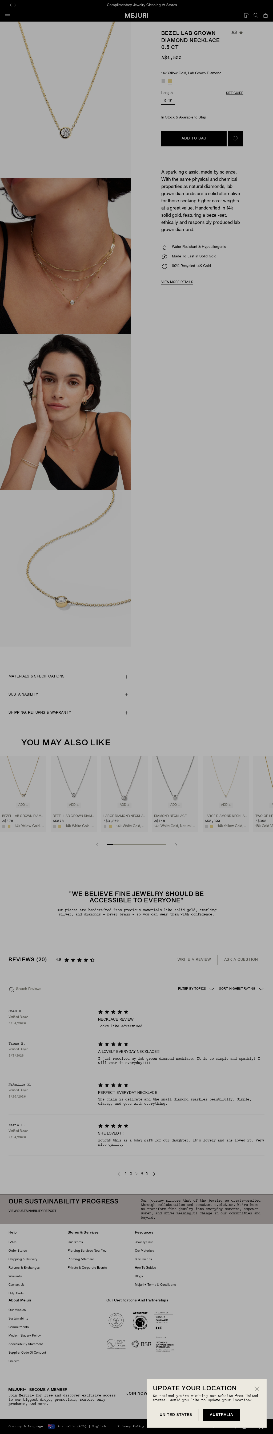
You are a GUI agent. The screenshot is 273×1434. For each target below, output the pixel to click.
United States (176, 1415)
